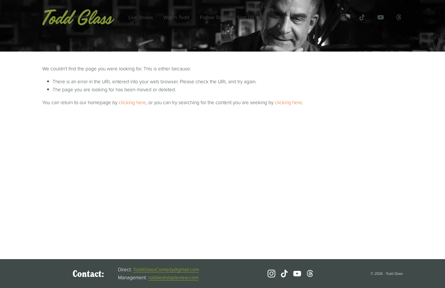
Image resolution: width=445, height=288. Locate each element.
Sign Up (245, 17)
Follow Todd (213, 17)
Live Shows (141, 17)
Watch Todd (176, 17)
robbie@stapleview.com (173, 277)
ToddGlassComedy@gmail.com (166, 269)
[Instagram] (344, 17)
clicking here (132, 102)
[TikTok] (362, 17)
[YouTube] (380, 17)
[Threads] (399, 17)
